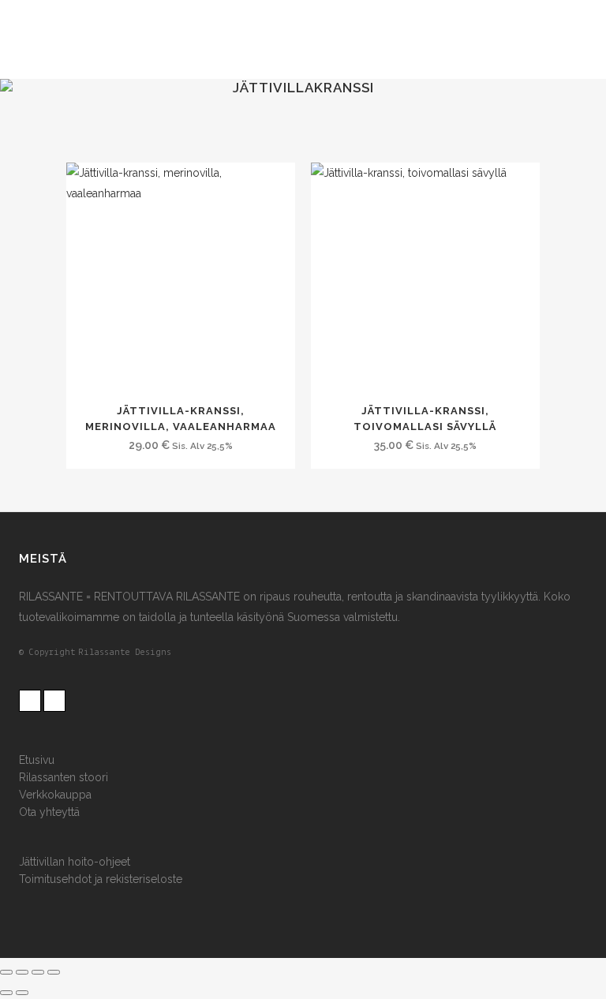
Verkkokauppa (55, 794)
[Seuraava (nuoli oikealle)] (22, 992)
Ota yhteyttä (49, 812)
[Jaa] (38, 972)
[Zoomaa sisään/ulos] (6, 972)
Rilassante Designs (124, 652)
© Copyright (47, 652)
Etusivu (36, 760)
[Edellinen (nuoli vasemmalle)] (6, 992)
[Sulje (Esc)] (53, 972)
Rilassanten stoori (63, 777)
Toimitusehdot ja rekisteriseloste (100, 879)
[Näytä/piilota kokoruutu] (22, 972)
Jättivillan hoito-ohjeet (74, 861)
